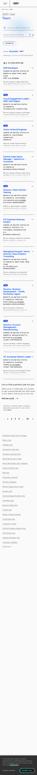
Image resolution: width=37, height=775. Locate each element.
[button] (5, 95)
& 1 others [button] (14, 78)
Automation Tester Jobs (10, 449)
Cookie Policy (14, 765)
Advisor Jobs (6, 440)
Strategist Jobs (7, 445)
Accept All (27, 770)
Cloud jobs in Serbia (9, 524)
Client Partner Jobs (8, 533)
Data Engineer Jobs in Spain (12, 459)
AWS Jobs (5, 473)
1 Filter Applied (15, 63)
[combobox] (3, 34)
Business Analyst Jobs (10, 505)
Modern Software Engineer (11, 514)
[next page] (32, 418)
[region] (18, 765)
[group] (18, 77)
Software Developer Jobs (11, 538)
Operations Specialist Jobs (11, 454)
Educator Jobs (7, 491)
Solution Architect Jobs (10, 468)
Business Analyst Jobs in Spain (12, 486)
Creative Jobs (7, 510)
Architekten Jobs (8, 500)
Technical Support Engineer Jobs (13, 496)
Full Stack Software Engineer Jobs (14, 528)
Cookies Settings (9, 770)
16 (28, 419)
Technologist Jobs (8, 519)
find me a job (8, 398)
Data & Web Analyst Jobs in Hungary (15, 463)
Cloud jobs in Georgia (9, 477)
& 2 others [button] (21, 200)
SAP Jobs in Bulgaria (9, 482)
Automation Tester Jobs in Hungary (14, 435)
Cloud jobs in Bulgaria (9, 542)
